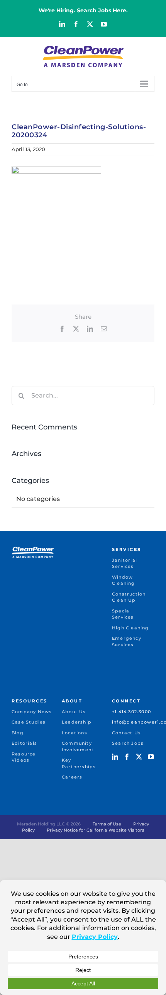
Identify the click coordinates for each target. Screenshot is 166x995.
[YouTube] (151, 757)
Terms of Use (107, 824)
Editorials (24, 743)
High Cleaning (130, 628)
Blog (18, 732)
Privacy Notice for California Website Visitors (95, 830)
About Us (74, 711)
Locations (74, 732)
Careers (72, 777)
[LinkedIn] (115, 757)
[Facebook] (127, 757)
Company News (32, 711)
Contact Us (126, 732)
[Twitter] (139, 757)
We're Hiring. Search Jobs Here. (83, 10)
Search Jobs (128, 743)
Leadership (76, 722)
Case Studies (29, 722)
